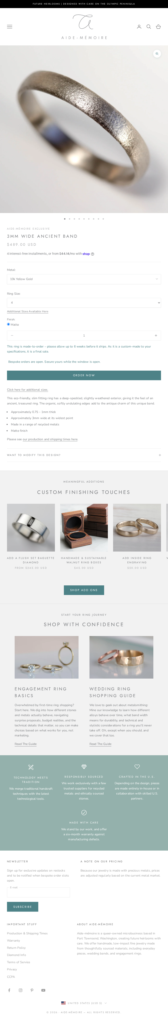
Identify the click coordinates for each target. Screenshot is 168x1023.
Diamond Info (16, 955)
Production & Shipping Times (27, 933)
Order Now (84, 375)
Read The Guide (26, 744)
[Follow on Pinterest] (32, 990)
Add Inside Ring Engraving (137, 560)
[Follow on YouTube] (43, 990)
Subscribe (22, 907)
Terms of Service (18, 962)
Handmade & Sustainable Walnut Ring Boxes (84, 560)
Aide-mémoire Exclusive (28, 229)
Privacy (12, 969)
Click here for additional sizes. (27, 390)
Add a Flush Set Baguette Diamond (31, 560)
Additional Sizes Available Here (27, 311)
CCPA (11, 977)
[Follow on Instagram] (20, 990)
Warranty (13, 941)
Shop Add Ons (84, 590)
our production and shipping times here (50, 439)
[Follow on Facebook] (9, 990)
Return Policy (16, 948)
